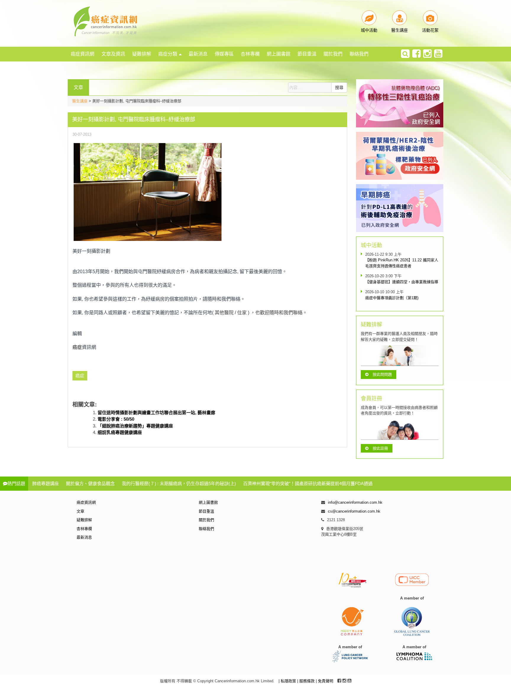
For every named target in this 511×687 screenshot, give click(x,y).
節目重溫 (306, 53)
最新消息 (198, 53)
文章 (80, 511)
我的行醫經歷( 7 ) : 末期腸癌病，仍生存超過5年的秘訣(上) (179, 483)
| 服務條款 (306, 681)
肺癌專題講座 (45, 483)
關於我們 (333, 53)
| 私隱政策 (288, 681)
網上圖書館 (278, 53)
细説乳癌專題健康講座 (120, 432)
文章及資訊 (113, 53)
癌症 (77, 347)
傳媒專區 (224, 53)
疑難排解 (141, 53)
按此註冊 (380, 448)
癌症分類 (167, 53)
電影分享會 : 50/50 (116, 419)
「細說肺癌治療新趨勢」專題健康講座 (135, 425)
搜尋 (339, 87)
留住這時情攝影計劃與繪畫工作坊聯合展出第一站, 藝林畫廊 (156, 412)
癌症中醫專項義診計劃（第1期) (391, 298)
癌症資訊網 (82, 53)
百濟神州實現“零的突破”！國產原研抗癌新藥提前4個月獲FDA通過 (308, 483)
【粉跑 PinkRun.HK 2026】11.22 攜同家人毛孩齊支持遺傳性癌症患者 (401, 263)
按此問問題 (382, 374)
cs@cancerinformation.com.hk (354, 511)
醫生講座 (80, 101)
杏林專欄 (250, 53)
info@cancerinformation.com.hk (355, 502)
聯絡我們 (359, 53)
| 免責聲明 (324, 681)
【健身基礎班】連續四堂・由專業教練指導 (401, 282)
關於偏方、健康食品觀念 (90, 483)
